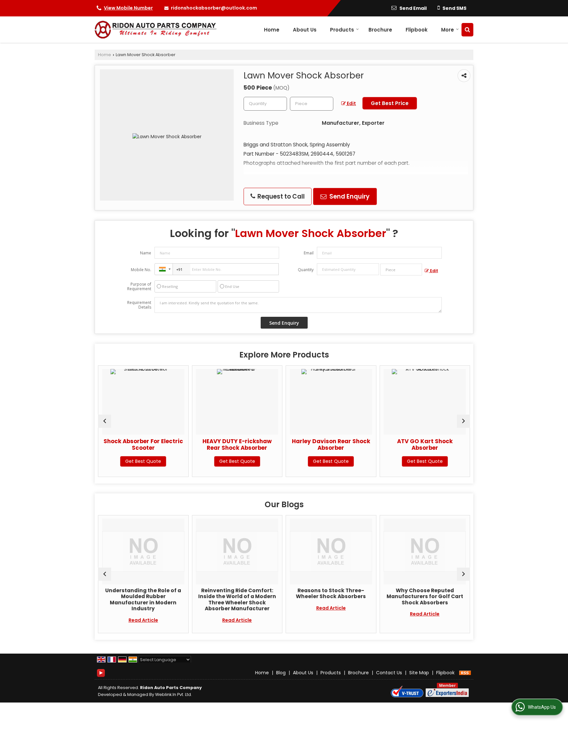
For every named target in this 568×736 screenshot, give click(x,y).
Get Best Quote (126, 461)
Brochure (380, 29)
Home (271, 29)
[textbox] (311, 104)
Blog (281, 672)
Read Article (137, 620)
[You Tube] (101, 672)
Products (342, 29)
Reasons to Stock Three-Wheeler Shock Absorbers (324, 593)
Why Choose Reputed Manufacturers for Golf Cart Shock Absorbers (418, 596)
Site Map (419, 672)
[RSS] (465, 672)
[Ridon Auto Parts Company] (156, 30)
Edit (351, 103)
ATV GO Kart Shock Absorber (407, 444)
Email (309, 253)
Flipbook (417, 29)
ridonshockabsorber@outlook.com (214, 8)
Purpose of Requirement (139, 286)
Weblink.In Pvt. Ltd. (173, 694)
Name (145, 253)
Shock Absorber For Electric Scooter (126, 444)
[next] (463, 421)
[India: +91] (163, 269)
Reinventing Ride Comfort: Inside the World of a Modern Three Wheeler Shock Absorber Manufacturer (231, 599)
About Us (305, 29)
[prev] (104, 421)
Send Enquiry (348, 196)
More (447, 29)
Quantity (306, 269)
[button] (128, 8)
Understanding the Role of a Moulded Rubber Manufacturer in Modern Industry (137, 599)
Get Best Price (390, 103)
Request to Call (280, 196)
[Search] (467, 29)
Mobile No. (141, 269)
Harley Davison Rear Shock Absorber (313, 444)
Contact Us (389, 672)
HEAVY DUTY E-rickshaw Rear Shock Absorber (219, 444)
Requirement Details (139, 305)
